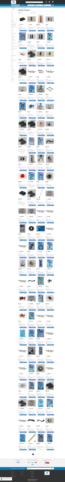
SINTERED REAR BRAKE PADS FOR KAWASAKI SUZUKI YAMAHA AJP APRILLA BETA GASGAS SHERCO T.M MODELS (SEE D (50, 28)
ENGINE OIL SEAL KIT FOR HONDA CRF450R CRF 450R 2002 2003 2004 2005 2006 (49, 360)
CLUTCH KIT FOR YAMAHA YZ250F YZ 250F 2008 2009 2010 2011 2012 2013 (40, 116)
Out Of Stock (31, 135)
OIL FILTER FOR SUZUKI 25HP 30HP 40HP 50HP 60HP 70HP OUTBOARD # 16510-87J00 (49, 116)
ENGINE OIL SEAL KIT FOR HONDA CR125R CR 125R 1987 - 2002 (50, 343)
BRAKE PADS (37, 6)
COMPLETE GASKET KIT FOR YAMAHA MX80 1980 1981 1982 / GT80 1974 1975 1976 (40, 151)
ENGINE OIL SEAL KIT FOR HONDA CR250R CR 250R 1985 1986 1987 (22, 430)
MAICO (12, 57)
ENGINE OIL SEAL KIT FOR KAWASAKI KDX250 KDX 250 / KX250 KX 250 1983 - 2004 (49, 238)
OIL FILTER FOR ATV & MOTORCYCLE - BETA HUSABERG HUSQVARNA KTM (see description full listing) (41, 63)
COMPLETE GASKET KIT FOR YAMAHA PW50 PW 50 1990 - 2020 (49, 412)
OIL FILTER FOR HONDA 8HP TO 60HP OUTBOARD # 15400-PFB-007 (22, 98)
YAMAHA (12, 78)
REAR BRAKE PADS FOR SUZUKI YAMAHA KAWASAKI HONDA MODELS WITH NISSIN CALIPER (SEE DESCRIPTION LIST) (40, 81)
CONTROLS (46, 6)
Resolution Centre (13, 476)
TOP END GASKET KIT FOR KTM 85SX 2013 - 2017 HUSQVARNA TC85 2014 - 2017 (50, 46)
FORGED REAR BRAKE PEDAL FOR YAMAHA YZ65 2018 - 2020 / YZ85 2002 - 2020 (50, 151)
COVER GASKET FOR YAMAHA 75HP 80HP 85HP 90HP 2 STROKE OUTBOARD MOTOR (40, 273)
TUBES (12, 11)
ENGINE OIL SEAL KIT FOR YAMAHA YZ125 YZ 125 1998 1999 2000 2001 (40, 325)
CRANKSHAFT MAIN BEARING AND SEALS (13, 25)
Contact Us (22, 474)
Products (15, 5)
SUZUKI (12, 72)
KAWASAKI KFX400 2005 (14, 46)
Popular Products (23, 8)
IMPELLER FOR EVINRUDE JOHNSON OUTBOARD (49, 185)
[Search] (42, 2)
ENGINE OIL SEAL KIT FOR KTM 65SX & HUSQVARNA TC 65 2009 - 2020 (49, 81)
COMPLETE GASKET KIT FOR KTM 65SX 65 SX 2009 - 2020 (31, 98)
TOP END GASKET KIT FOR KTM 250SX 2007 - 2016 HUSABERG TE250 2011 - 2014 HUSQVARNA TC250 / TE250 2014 (50, 256)
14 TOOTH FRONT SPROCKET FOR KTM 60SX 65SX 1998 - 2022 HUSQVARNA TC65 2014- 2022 (40, 378)
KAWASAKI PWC (13, 49)
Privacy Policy (32, 474)
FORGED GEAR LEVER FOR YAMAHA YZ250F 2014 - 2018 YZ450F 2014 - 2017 (31, 290)
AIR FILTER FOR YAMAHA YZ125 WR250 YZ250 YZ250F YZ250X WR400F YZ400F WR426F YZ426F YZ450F (22, 186)
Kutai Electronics (18, 6)
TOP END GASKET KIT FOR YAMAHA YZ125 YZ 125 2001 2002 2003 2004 (22, 343)
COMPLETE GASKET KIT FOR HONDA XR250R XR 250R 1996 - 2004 (50, 447)
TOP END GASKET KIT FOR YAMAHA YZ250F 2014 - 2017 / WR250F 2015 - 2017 (22, 273)
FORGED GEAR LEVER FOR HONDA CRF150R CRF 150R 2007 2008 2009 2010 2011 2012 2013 (40, 430)
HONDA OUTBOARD (13, 33)
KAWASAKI (12, 45)
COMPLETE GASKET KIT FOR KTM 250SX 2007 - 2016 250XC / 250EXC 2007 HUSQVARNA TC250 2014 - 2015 (41, 412)
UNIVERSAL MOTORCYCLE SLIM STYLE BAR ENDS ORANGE (22, 325)
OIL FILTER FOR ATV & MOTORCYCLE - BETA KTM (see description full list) (49, 63)
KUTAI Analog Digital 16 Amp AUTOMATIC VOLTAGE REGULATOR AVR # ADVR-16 (22, 203)
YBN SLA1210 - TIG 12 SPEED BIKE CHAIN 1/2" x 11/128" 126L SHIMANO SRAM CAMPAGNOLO (31, 447)
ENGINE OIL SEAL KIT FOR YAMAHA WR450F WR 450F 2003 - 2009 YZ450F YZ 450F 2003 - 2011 (22, 255)
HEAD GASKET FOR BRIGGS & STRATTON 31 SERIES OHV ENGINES (40, 185)
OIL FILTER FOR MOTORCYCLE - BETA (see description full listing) (40, 28)
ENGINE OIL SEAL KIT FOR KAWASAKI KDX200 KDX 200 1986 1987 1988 (22, 360)
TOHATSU (12, 76)
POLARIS (12, 62)
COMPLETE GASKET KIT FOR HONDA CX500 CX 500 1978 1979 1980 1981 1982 (31, 151)
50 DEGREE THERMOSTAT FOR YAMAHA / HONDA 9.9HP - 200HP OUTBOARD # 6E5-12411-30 (31, 273)
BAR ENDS (12, 14)
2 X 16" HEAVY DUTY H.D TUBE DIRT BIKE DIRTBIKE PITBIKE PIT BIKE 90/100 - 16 (22, 133)
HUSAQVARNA (13, 36)
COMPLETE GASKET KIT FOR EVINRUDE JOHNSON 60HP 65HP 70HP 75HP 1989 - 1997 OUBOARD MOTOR (40, 308)
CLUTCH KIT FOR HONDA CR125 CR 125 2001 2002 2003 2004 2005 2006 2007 (50, 203)
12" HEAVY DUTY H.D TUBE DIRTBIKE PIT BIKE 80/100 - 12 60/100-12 (22, 28)
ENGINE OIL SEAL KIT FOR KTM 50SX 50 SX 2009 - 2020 (31, 80)
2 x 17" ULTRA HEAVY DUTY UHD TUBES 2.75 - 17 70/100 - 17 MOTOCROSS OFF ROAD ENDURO (31, 63)
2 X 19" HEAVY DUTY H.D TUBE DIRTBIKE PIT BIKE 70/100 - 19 (22, 80)
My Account (12, 473)
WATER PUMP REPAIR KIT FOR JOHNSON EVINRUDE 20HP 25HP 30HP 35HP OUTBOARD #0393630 (49, 133)
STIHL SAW (12, 69)
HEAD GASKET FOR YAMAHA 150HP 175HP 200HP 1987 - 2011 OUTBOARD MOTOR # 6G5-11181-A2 (40, 360)
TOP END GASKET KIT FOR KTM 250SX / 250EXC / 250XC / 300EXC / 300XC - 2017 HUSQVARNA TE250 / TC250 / (40, 290)
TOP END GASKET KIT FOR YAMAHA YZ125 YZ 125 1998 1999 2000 (22, 447)
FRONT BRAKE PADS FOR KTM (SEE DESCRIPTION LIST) (22, 63)
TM (11, 75)
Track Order (12, 474)
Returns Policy (32, 476)
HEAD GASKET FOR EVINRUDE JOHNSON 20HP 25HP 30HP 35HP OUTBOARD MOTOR (22, 116)
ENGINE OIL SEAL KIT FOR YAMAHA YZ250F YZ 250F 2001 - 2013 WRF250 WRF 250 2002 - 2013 (22, 290)
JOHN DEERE (12, 42)
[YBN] (35, 162)
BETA (11, 18)
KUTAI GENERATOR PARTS (13, 56)
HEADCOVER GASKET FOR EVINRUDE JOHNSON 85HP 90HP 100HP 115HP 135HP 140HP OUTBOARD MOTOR (31, 255)
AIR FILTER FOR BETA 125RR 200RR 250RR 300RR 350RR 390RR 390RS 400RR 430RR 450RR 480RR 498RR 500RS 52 (41, 133)
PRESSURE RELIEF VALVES (21, 394)
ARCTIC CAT (12, 17)
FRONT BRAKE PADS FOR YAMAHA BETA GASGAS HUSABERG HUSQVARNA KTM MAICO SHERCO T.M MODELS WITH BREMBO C (40, 47)
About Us (22, 473)
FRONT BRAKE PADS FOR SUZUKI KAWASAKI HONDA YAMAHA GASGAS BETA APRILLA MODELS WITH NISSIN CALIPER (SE (31, 47)
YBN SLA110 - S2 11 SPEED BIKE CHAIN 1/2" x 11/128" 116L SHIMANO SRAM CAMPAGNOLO (31, 168)
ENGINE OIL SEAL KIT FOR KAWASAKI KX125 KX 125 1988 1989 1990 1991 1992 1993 (40, 220)
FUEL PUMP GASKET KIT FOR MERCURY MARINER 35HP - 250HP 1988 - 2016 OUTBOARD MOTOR (31, 360)
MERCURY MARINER (13, 60)
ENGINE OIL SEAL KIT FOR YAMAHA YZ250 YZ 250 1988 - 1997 (49, 325)
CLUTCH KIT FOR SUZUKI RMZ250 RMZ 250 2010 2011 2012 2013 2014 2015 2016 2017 (31, 308)
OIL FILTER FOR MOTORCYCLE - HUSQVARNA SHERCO (31, 28)
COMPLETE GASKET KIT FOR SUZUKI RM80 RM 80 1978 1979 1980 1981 (40, 343)
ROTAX (12, 63)
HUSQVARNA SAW (13, 40)
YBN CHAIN (12, 81)
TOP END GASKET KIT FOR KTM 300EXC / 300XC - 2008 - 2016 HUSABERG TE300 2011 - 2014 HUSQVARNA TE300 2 (50, 273)
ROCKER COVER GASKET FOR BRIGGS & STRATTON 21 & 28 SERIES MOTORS (22, 238)
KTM (11, 52)
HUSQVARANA (13, 37)
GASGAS (12, 30)
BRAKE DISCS (33, 6)
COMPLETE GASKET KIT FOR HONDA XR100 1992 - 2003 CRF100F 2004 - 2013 (31, 343)
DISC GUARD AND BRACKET (13, 27)
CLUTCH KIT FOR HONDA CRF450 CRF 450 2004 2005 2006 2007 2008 (31, 220)
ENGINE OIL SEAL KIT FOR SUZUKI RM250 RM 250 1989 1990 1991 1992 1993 (22, 377)
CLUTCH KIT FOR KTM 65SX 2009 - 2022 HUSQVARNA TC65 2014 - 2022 (41, 168)
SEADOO (12, 66)
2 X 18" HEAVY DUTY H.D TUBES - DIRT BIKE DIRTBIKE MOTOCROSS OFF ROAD (31, 133)
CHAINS (12, 12)
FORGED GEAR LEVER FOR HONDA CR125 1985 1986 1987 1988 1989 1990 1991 (31, 430)
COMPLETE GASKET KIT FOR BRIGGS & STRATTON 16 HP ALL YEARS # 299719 (41, 447)
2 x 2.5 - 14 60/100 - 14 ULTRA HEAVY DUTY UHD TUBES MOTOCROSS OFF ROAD (22, 151)
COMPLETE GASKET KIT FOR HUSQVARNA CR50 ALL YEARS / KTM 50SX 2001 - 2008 (31, 325)
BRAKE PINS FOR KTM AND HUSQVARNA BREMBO (49, 98)
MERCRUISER (12, 59)
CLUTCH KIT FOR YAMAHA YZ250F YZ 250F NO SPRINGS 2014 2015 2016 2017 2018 (40, 98)
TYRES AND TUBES (51, 6)
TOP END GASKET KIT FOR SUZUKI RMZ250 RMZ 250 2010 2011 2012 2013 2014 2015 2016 (31, 395)
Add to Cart (23, 30)
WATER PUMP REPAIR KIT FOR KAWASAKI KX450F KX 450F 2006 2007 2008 (40, 395)
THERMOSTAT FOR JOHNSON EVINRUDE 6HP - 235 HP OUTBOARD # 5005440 (49, 168)
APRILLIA (12, 15)
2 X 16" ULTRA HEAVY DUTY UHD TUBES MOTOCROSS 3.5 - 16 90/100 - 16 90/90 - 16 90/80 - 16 (31, 203)
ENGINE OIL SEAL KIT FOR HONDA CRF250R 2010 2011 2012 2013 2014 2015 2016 (49, 377)
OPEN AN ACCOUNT (28, 6)
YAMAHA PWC (13, 79)
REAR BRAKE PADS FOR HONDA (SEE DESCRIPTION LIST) (22, 168)
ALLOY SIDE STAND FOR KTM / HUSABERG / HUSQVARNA (40, 202)
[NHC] (44, 92)
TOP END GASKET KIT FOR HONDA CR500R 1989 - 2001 (40, 255)
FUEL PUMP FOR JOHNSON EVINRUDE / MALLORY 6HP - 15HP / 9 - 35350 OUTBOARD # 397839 (50, 308)
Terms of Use (32, 473)
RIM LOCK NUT (13, 9)
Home (19, 8)
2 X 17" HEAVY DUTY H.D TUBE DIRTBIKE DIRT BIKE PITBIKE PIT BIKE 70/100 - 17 (50, 395)
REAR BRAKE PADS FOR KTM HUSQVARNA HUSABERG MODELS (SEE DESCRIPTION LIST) (49, 430)
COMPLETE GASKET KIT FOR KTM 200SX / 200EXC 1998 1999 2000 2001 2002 (7, 479)
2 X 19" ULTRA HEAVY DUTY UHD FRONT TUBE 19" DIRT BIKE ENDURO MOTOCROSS (22, 412)
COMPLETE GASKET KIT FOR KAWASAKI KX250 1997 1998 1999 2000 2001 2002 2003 (31, 185)
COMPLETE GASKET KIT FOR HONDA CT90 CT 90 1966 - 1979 (21, 46)
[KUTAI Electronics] (25, 197)
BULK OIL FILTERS (23, 6)
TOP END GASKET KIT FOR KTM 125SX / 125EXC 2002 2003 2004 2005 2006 (31, 377)
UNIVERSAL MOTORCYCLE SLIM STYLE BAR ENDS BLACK (50, 290)
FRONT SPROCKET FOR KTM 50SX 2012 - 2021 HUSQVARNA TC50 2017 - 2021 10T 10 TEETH (31, 238)
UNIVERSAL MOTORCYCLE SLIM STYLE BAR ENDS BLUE (31, 115)
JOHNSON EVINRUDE (13, 43)
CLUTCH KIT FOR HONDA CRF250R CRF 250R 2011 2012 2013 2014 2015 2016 (22, 220)
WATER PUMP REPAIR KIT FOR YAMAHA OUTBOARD (40, 237)
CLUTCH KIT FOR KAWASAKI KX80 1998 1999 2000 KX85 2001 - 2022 (31, 412)
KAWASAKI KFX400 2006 (14, 48)
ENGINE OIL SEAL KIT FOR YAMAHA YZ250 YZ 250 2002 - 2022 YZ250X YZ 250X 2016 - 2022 (49, 220)
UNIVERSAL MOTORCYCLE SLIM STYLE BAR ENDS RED (22, 307)
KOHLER (12, 51)
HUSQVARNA (12, 39)
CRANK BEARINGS (41, 6)
